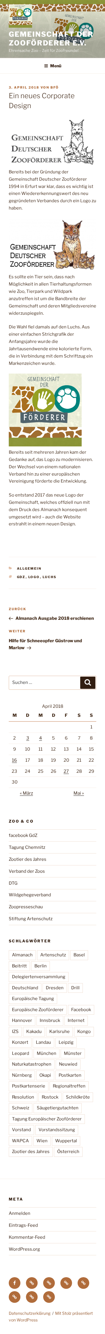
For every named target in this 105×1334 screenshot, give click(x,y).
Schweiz (20, 1108)
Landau (43, 1042)
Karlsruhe (59, 1031)
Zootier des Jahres (27, 859)
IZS (15, 1031)
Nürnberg (22, 1075)
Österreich (68, 1151)
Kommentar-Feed (27, 1237)
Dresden (55, 987)
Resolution (23, 1097)
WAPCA (20, 1140)
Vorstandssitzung (56, 1129)
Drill (75, 987)
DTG (13, 883)
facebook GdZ (23, 835)
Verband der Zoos (27, 871)
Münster (73, 1053)
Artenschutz (53, 955)
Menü (55, 65)
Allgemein (29, 568)
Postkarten (70, 1075)
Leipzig (66, 1042)
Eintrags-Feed (23, 1225)
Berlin (40, 966)
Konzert (20, 1042)
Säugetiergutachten (57, 1108)
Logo (34, 577)
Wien (42, 1140)
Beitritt (19, 966)
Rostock (50, 1097)
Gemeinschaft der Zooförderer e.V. (51, 38)
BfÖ (54, 87)
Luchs (50, 577)
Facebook (81, 1009)
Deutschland (25, 987)
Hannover (22, 1020)
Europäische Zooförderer (38, 1009)
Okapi (45, 1075)
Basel (79, 955)
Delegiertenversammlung (38, 976)
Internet (76, 1020)
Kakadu (34, 1031)
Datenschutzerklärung (29, 1313)
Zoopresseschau (26, 906)
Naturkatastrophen (31, 1064)
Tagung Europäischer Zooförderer (47, 1119)
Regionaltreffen (69, 1086)
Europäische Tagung (33, 998)
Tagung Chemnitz (27, 847)
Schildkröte (78, 1097)
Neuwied (68, 1064)
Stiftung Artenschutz (30, 918)
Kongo (84, 1031)
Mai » (79, 793)
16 (14, 760)
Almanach (22, 955)
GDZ (21, 577)
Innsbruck (50, 1020)
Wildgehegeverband (30, 894)
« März (26, 793)
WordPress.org (24, 1249)
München (46, 1053)
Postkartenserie (28, 1086)
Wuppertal (66, 1140)
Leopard (20, 1053)
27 (66, 771)
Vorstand (21, 1129)
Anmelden (19, 1213)
